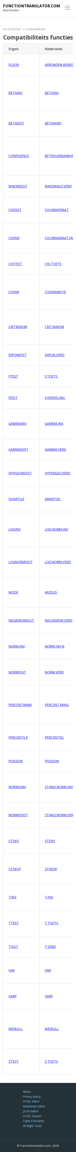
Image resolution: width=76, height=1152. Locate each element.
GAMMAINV (18, 423)
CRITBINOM (18, 327)
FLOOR (14, 65)
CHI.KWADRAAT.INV (60, 238)
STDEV (14, 841)
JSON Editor (30, 1111)
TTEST (14, 923)
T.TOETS (51, 923)
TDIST (13, 947)
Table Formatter (33, 1121)
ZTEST (14, 1061)
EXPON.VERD (54, 355)
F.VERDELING (55, 398)
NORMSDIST (18, 815)
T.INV (49, 897)
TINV (12, 897)
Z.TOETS (51, 1061)
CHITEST (15, 264)
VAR (12, 970)
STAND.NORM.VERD (60, 815)
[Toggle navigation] (67, 8)
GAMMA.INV (54, 423)
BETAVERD (53, 123)
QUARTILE (16, 499)
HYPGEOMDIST (20, 473)
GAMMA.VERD (55, 449)
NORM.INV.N (54, 646)
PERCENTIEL (54, 737)
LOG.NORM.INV (56, 529)
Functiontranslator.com (31, 6)
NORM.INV (17, 646)
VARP (13, 996)
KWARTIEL (53, 499)
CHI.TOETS (53, 264)
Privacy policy (32, 1096)
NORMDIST (17, 672)
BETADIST (16, 123)
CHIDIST (15, 210)
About (27, 1092)
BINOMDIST (18, 186)
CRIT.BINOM (54, 327)
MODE (13, 592)
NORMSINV (17, 787)
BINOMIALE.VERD (58, 186)
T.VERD (50, 947)
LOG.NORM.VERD (58, 562)
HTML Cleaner (32, 1116)
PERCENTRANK (20, 705)
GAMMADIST (18, 449)
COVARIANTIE (55, 292)
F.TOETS (51, 376)
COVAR (14, 292)
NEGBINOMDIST (21, 620)
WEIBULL (16, 1029)
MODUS (51, 592)
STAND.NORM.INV (59, 787)
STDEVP (15, 869)
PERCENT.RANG (57, 705)
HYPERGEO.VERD (57, 473)
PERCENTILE (18, 737)
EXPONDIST (18, 355)
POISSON (16, 761)
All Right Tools (32, 1126)
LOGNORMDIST (21, 562)
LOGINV (15, 529)
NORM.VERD (54, 672)
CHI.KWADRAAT (57, 210)
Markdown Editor (34, 1106)
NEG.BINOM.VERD (58, 620)
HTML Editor (31, 1101)
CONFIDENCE (19, 156)
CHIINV (14, 238)
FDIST (13, 398)
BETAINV (15, 93)
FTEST (13, 376)
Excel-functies (12, 29)
